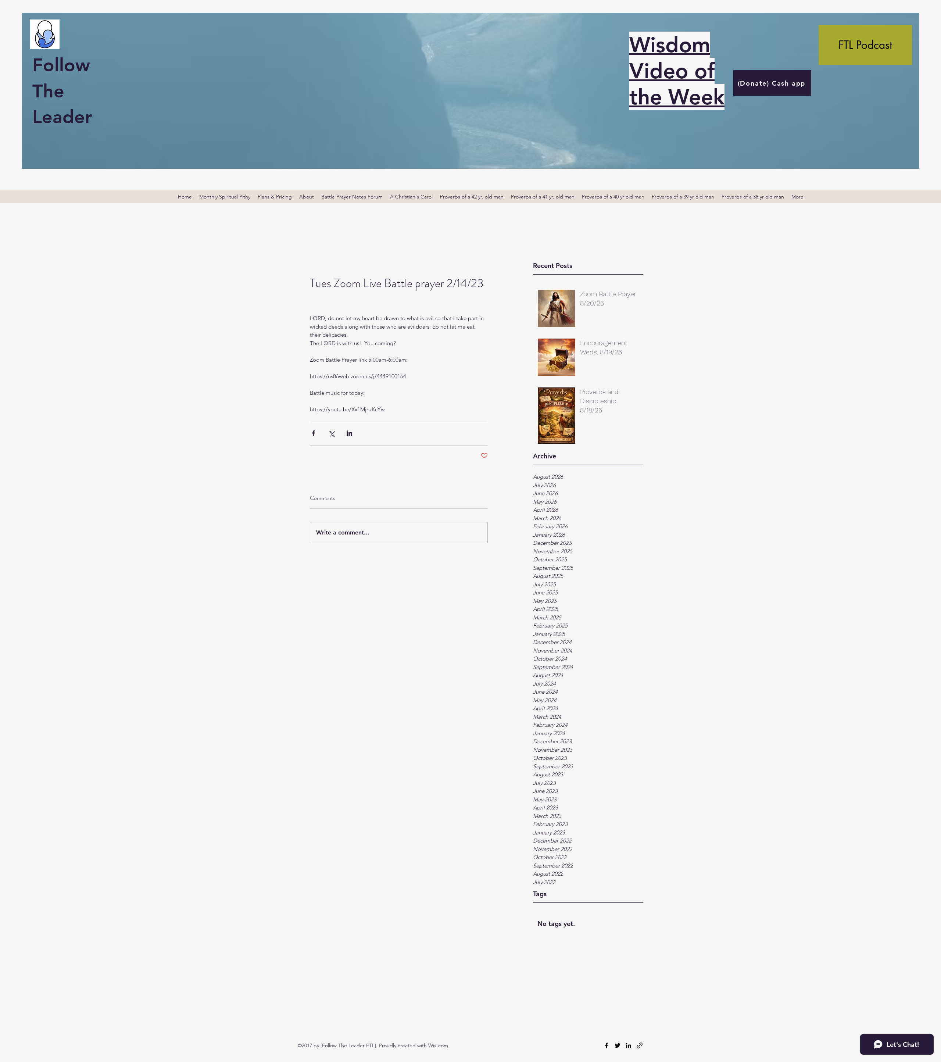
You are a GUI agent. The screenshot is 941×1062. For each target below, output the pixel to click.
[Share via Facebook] (313, 433)
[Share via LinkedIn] (349, 433)
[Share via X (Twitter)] (331, 433)
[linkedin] (628, 1045)
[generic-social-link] (639, 1045)
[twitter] (617, 1045)
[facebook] (606, 1045)
